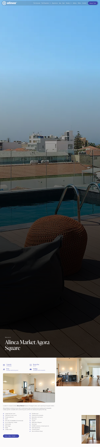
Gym (63, 3)
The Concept (36, 3)
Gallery (75, 3)
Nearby (68, 3)
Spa (60, 3)
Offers (79, 3)
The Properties (45, 3)
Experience (55, 3)
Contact (84, 3)
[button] (29, 388)
